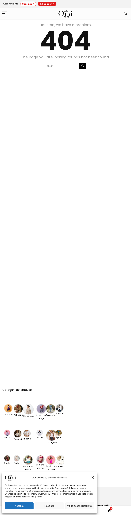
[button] (92, 477)
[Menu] (4, 13)
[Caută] (82, 66)
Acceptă (19, 505)
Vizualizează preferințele (79, 505)
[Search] (125, 13)
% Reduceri (46, 3)
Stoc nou (27, 3)
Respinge (49, 505)
